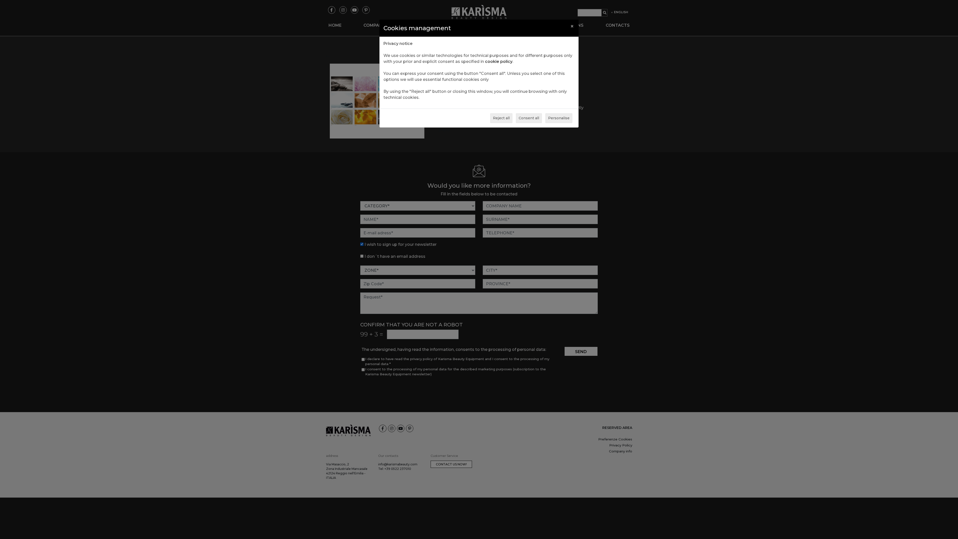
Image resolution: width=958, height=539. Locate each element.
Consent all (529, 118)
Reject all (501, 118)
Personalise (559, 118)
